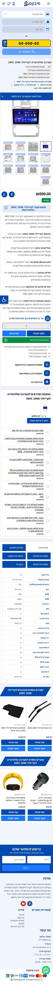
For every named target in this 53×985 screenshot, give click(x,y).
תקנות (21, 923)
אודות (21, 914)
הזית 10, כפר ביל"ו (42, 954)
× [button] (2, 96)
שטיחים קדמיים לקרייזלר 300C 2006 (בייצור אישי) (13, 729)
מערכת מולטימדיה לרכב (35, 66)
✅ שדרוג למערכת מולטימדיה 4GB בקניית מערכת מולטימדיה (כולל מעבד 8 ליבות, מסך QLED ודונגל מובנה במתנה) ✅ (25, 473)
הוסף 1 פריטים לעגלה (39, 420)
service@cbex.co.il (42, 947)
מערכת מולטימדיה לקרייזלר (38, 70)
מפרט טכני (43, 547)
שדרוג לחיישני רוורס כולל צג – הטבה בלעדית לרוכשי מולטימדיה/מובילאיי (25, 484)
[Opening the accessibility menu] (4, 300)
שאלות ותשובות (16, 547)
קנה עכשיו (14, 333)
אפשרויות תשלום (40, 564)
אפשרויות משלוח (40, 556)
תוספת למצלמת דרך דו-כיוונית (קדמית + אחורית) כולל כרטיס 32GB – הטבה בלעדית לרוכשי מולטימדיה (24, 507)
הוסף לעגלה (38, 333)
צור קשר (20, 917)
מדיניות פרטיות (17, 926)
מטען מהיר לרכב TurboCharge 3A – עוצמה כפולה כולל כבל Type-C (41, 800)
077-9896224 (44, 939)
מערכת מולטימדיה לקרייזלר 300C (36, 73)
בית (49, 66)
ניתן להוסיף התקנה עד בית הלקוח (26, 96)
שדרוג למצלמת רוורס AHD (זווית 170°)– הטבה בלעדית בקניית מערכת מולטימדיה (25, 519)
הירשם (26, 867)
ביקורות (19, 564)
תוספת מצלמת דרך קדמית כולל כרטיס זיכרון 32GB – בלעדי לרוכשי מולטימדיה (25, 450)
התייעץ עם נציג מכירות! (39, 340)
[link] (12, 194)
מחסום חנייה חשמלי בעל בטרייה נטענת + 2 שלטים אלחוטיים (15, 800)
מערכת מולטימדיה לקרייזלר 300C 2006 (27, 430)
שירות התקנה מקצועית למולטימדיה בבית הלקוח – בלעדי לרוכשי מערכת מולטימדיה (23, 439)
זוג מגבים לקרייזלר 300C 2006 (40, 728)
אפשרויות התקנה (15, 556)
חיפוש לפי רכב (25, 51)
